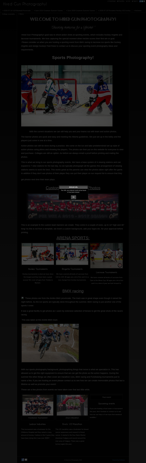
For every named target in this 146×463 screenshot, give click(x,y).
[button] (73, 197)
